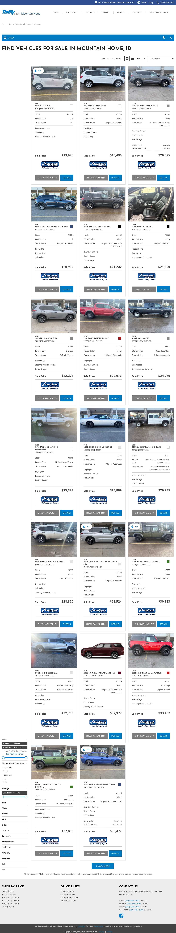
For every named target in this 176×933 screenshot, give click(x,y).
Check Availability (47, 177)
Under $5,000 (8, 891)
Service (121, 12)
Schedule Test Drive (69, 897)
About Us (137, 12)
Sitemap (109, 932)
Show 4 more (103, 866)
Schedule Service (68, 894)
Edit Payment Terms (14, 754)
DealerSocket (98, 926)
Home (55, 12)
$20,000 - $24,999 (10, 903)
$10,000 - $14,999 (10, 897)
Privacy (101, 932)
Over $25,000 (8, 906)
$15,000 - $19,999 (10, 900)
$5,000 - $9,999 (9, 894)
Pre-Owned (72, 12)
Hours (144, 900)
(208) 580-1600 (132, 900)
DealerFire (81, 926)
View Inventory (67, 891)
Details (67, 177)
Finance (106, 12)
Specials (90, 12)
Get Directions (125, 894)
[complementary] (168, 925)
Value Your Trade (159, 12)
